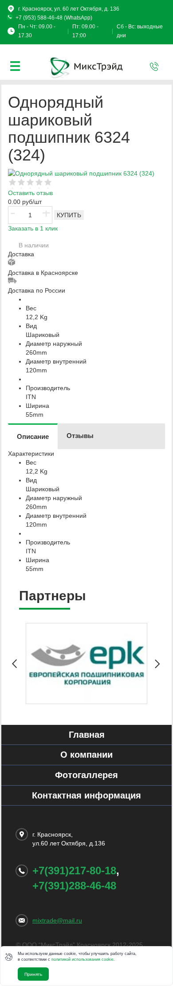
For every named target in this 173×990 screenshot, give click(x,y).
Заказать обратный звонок (154, 66)
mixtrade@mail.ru (57, 920)
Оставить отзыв (30, 192)
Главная (87, 735)
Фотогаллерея (86, 775)
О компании (86, 754)
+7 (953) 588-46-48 (39, 18)
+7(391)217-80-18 (74, 871)
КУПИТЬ (69, 215)
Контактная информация (86, 795)
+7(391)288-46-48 (74, 886)
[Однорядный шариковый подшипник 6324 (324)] (81, 172)
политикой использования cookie (82, 959)
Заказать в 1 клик (33, 228)
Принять (33, 974)
